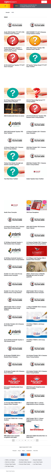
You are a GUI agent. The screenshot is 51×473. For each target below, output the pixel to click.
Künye (19, 450)
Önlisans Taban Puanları (10, 464)
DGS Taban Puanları (9, 466)
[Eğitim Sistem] (10, 1)
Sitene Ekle (35, 450)
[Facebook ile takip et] (22, 454)
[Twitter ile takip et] (25, 454)
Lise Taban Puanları (37, 464)
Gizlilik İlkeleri (29, 450)
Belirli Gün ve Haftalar (10, 462)
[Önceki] (13, 440)
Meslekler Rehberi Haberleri (25, 462)
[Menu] (43, 2)
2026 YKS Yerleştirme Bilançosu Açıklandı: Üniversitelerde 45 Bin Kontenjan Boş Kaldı (27, 6)
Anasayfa (8, 12)
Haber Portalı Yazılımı (10, 471)
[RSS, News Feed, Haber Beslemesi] (28, 454)
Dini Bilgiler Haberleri (23, 460)
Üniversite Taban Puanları (24, 464)
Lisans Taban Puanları (38, 462)
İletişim (23, 450)
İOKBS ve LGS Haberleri (10, 460)
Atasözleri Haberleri (37, 460)
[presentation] (8, 6)
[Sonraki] (37, 440)
